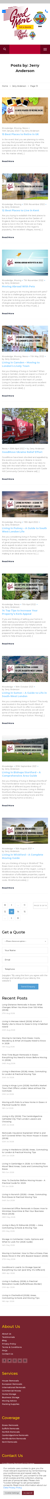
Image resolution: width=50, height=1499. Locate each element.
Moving (17, 128)
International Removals (14, 1387)
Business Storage (10, 1397)
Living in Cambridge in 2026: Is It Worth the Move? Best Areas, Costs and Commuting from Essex (25, 1166)
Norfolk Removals (11, 1432)
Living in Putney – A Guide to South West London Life (24, 530)
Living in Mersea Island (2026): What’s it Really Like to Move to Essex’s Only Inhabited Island (24, 1024)
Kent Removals (9, 1442)
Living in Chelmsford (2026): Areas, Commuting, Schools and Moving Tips (20, 1296)
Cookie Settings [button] (12, 1493)
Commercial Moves (11, 1391)
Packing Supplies (10, 1404)
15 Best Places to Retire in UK (20, 134)
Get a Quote (25, 27)
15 (24, 911)
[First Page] (5, 905)
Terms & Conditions (12, 1347)
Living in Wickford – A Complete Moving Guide (22, 856)
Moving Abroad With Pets (18, 286)
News (25, 128)
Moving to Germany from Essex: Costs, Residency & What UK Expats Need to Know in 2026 (24, 1041)
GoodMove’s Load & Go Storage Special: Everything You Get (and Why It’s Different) (23, 1268)
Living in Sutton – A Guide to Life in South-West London (24, 694)
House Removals (10, 1381)
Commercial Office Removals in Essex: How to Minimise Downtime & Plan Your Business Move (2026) (25, 1211)
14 (18, 911)
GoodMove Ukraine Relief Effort (22, 452)
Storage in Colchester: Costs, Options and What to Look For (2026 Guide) (22, 1240)
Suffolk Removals (10, 1428)
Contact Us (7, 1354)
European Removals (12, 1384)
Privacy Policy (9, 1344)
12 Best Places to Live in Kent (20, 210)
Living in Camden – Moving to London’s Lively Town (21, 364)
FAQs (4, 1350)
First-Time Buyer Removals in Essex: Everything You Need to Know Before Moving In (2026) (24, 1057)
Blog (4, 1340)
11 (24, 905)
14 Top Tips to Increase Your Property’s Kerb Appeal (20, 612)
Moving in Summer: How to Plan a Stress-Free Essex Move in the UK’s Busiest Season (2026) (25, 1254)
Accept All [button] (27, 1493)
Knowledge (7, 128)
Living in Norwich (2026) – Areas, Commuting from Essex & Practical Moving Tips (24, 1195)
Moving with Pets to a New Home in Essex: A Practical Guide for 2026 (24, 1103)
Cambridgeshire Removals (15, 1435)
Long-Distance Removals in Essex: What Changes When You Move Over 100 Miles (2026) (22, 1007)
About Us (6, 1334)
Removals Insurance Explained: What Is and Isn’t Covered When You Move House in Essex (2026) (25, 1136)
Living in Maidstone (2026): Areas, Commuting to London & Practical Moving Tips (25, 1151)
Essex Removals (10, 1425)
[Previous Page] (11, 905)
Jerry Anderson (32, 131)
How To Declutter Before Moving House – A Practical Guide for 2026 (23, 1181)
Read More (8, 161)
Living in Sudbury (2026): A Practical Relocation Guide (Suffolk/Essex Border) (22, 1282)
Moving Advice (9, 1401)
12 (5, 911)
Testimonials (8, 1337)
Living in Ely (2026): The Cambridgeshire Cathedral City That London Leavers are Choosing (22, 1119)
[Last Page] (18, 918)
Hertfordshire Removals (14, 1438)
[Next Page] (11, 918)
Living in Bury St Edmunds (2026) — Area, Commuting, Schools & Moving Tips (22, 1226)
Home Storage (9, 1394)
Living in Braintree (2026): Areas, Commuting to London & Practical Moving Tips (24, 1072)
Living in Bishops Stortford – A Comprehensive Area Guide (21, 774)
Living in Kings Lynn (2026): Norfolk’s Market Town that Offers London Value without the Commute (24, 1088)
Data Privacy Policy (12, 1487)
